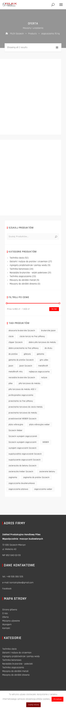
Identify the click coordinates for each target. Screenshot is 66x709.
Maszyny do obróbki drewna (23, 283)
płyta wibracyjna (16, 424)
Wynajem (7, 624)
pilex (11, 383)
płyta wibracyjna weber (39, 424)
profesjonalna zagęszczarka (21, 395)
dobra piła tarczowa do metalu (42, 342)
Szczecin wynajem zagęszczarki (22, 442)
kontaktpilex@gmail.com (21, 582)
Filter (54, 309)
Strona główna (9, 609)
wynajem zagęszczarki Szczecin (22, 448)
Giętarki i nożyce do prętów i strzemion (29, 261)
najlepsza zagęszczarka (39, 371)
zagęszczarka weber (43, 489)
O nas (5, 613)
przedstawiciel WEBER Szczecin (22, 418)
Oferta (5, 617)
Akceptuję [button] (57, 699)
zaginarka (13, 477)
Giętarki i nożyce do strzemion (16, 652)
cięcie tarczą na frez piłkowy (32, 336)
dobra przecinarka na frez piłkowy (24, 348)
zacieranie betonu (47, 471)
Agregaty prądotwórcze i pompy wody (28, 265)
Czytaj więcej (33, 704)
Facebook (7, 588)
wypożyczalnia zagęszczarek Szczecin (25, 454)
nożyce (44, 377)
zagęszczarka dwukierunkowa (22, 483)
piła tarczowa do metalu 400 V (22, 389)
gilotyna (27, 354)
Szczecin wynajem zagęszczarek (23, 436)
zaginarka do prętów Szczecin (36, 477)
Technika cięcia (17, 257)
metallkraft (43, 365)
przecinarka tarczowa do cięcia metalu (26, 407)
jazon (11, 365)
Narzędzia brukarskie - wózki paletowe (28, 272)
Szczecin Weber (15, 430)
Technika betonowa (19, 269)
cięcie (11, 336)
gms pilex (44, 360)
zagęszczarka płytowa (18, 489)
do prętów (13, 354)
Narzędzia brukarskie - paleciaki (17, 663)
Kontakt (6, 628)
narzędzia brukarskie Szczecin (22, 377)
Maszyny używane (11, 620)
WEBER (46, 442)
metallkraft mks (16, 371)
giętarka (40, 354)
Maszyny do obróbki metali (23, 280)
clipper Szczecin (16, 342)
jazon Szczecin (25, 365)
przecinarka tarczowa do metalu (23, 412)
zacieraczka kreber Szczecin (21, 471)
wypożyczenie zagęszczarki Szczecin (25, 459)
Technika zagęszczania (20, 276)
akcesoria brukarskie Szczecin (22, 330)
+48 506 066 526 (14, 576)
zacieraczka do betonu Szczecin (22, 465)
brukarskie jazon (48, 330)
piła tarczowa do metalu (29, 383)
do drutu (48, 348)
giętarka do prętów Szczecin (21, 360)
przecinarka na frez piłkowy (21, 401)
